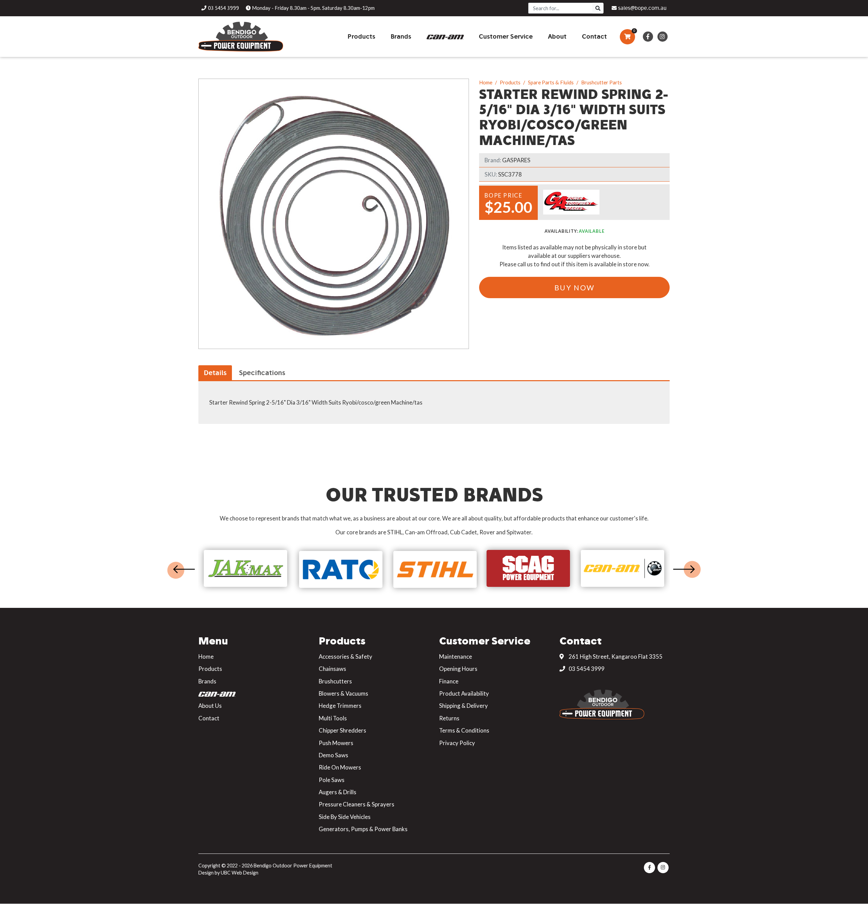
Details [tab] (215, 372)
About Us (210, 705)
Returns (449, 718)
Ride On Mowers (340, 767)
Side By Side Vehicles (345, 816)
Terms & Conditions (464, 730)
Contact (208, 718)
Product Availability (464, 693)
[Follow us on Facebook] (647, 36)
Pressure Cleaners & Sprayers (356, 804)
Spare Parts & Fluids (551, 82)
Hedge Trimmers (340, 705)
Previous (184, 569)
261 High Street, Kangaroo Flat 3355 (615, 656)
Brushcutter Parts (601, 82)
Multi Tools (333, 718)
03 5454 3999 (586, 668)
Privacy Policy (457, 742)
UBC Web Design (239, 873)
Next (684, 569)
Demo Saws (333, 755)
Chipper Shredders (342, 730)
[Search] (598, 8)
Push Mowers (336, 742)
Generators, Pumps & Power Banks (363, 829)
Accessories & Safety (345, 656)
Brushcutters (335, 681)
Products (510, 82)
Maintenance (455, 656)
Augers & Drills (337, 792)
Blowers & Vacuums (343, 693)
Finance (448, 681)
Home (485, 82)
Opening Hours (458, 668)
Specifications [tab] (262, 372)
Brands (207, 681)
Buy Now (574, 287)
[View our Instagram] (662, 36)
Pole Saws (331, 779)
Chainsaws (332, 668)
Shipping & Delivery (463, 705)
